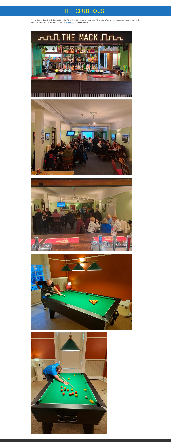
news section (70, 22)
